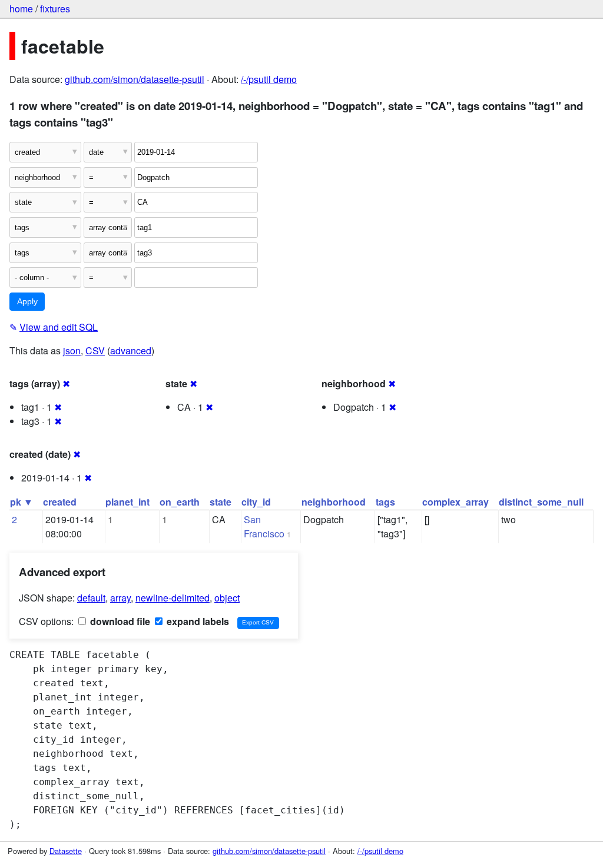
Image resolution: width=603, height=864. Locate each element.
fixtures (55, 8)
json (72, 350)
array (120, 597)
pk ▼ (21, 502)
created (60, 502)
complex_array (455, 502)
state (220, 502)
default (91, 597)
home (21, 8)
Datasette (65, 850)
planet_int (127, 502)
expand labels (196, 621)
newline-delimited (172, 597)
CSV (95, 350)
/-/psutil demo (269, 79)
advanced (130, 350)
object (227, 597)
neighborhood (334, 502)
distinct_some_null (541, 502)
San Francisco (264, 526)
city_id (256, 502)
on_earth (180, 502)
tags (385, 502)
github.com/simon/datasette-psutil (134, 79)
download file (119, 621)
